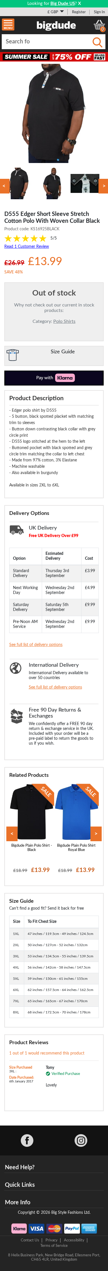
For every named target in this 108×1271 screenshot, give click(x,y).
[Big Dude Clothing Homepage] (56, 25)
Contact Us (30, 1240)
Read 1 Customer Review (26, 247)
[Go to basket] (99, 25)
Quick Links (20, 1185)
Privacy (52, 1240)
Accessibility (74, 1240)
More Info (17, 1202)
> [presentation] (96, 834)
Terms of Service (54, 1245)
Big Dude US (62, 3)
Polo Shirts (64, 321)
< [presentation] (12, 834)
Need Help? (20, 1167)
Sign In (99, 12)
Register (79, 12)
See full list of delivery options (35, 645)
